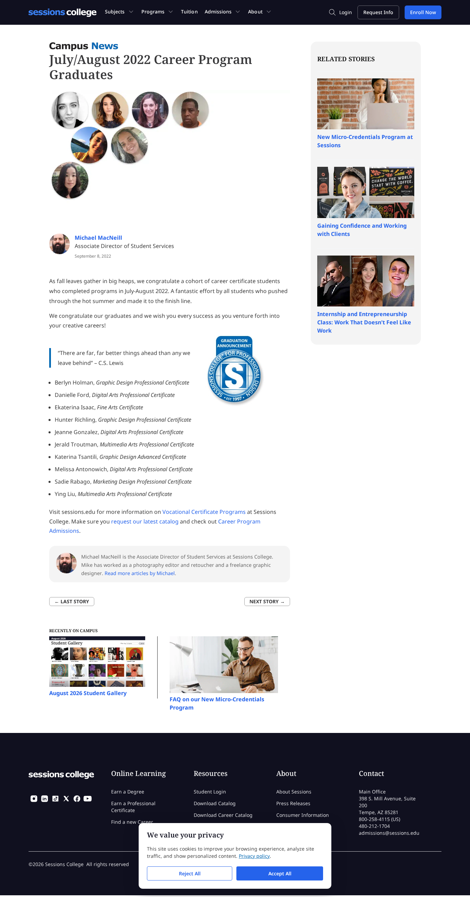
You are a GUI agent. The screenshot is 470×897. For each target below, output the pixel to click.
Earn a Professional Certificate (133, 806)
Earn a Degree (127, 791)
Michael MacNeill (98, 237)
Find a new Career (132, 822)
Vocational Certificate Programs (204, 512)
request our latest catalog (145, 521)
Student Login (210, 791)
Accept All (279, 873)
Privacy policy (254, 856)
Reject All (190, 873)
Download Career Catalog (223, 815)
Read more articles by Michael (140, 573)
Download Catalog (215, 803)
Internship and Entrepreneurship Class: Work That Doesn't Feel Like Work (364, 322)
